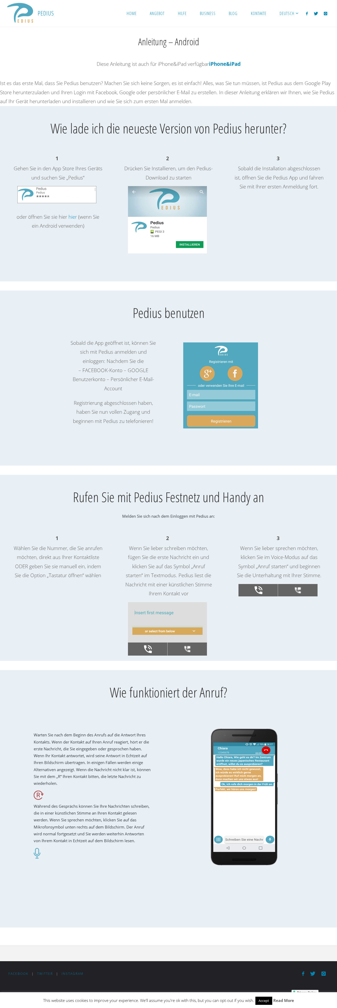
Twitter (45, 973)
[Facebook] (307, 13)
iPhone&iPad (225, 63)
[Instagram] (325, 13)
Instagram (72, 973)
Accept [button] (264, 1000)
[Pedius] (20, 13)
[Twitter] (316, 13)
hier (72, 216)
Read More (283, 1000)
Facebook (18, 973)
